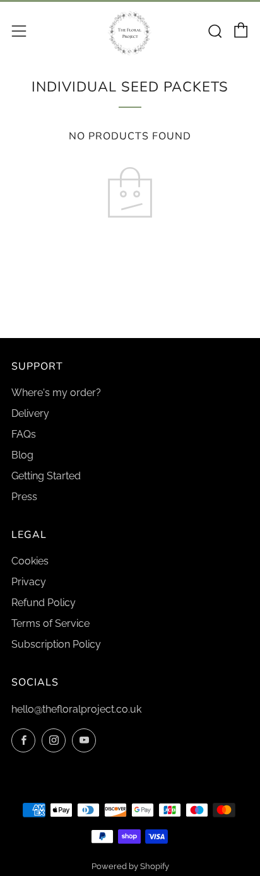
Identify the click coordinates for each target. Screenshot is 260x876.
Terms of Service (50, 623)
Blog (22, 455)
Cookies (30, 561)
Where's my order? (56, 393)
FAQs (23, 434)
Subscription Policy (56, 644)
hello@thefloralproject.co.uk (76, 709)
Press (24, 497)
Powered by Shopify (130, 866)
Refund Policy (43, 603)
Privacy (28, 582)
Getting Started (46, 476)
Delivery (30, 413)
